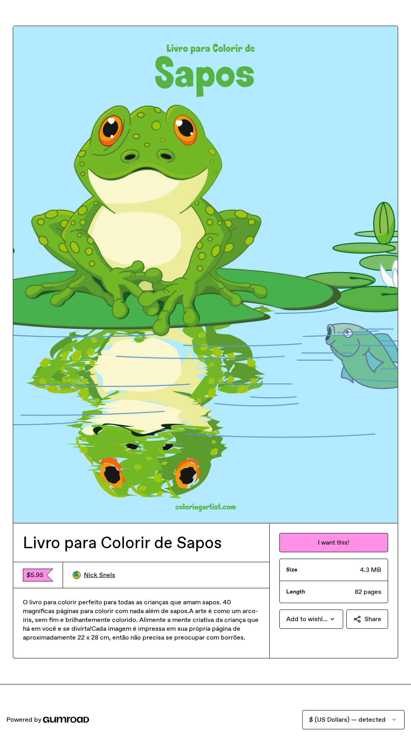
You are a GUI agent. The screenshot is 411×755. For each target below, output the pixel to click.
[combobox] (311, 619)
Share (372, 619)
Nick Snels (99, 575)
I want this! (333, 542)
